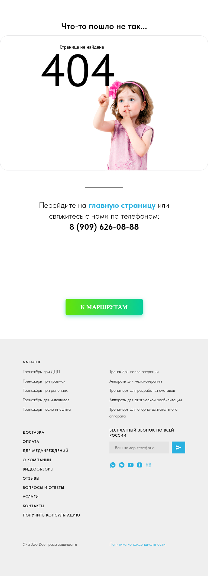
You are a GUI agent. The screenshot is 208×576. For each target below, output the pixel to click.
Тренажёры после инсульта (47, 409)
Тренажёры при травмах (44, 381)
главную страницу (122, 205)
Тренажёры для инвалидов (46, 399)
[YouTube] (130, 465)
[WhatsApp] (112, 465)
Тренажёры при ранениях (45, 390)
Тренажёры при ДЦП (41, 371)
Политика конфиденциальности (137, 544)
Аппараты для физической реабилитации (145, 399)
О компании (37, 460)
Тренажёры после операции (134, 371)
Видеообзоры (38, 469)
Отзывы (31, 478)
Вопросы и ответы (43, 487)
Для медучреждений (46, 451)
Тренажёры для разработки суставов (142, 390)
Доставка (33, 432)
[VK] (121, 465)
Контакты (33, 506)
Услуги (31, 497)
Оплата (31, 441)
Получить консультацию (51, 515)
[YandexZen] (139, 465)
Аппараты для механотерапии (135, 381)
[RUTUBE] (148, 465)
